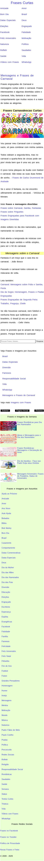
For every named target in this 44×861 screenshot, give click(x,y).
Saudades (26, 50)
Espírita (5, 617)
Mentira (5, 705)
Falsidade (26, 32)
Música (5, 720)
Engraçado (27, 26)
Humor (4, 691)
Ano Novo (6, 508)
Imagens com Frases (21, 402)
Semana (5, 789)
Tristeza (5, 804)
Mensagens (6, 700)
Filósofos (5, 661)
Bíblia (4, 523)
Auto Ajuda (6, 513)
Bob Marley (6, 528)
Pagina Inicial (22, 411)
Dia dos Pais (7, 582)
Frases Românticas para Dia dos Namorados (29, 423)
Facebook (5, 32)
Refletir (3, 50)
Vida (24, 56)
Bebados (5, 518)
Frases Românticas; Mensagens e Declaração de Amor (29, 450)
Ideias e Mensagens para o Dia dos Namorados (29, 436)
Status (4, 794)
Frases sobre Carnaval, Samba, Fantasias (21, 208)
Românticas (7, 774)
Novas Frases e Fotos (9, 850)
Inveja (4, 696)
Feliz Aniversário (8, 38)
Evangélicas (7, 622)
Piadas (5, 740)
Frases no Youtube (8, 837)
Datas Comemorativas (11, 553)
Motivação (26, 38)
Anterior (5, 411)
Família (5, 636)
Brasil (24, 14)
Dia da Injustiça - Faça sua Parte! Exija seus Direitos (29, 462)
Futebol (5, 671)
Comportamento (8, 548)
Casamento (6, 543)
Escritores (6, 607)
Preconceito (7, 750)
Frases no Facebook (9, 831)
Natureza (4, 44)
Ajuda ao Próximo (9, 494)
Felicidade (6, 646)
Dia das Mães (8, 572)
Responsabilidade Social (12, 769)
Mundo (4, 715)
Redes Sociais (8, 755)
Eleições (4, 26)
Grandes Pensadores (11, 681)
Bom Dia (4, 14)
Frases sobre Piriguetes (12, 212)
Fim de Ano (7, 666)
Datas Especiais (8, 20)
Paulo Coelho (7, 735)
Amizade (4, 8)
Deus (24, 20)
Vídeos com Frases (9, 62)
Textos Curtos (7, 799)
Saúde (3, 56)
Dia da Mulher (8, 568)
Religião (5, 764)
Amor (24, 8)
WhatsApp (26, 62)
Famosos (5, 641)
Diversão (5, 587)
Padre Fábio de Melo (11, 730)
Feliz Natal (6, 656)
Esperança (6, 612)
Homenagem (7, 686)
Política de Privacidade (10, 843)
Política (25, 44)
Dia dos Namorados (10, 577)
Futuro (4, 676)
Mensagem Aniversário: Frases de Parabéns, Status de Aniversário (30, 476)
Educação (6, 592)
